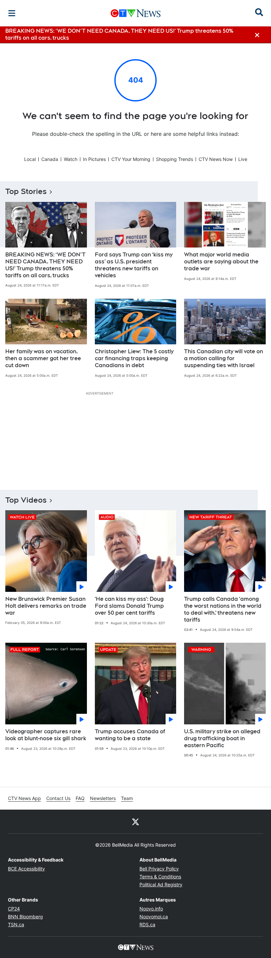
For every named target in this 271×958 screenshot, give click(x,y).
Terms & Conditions (160, 876)
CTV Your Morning (130, 159)
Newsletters (103, 798)
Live (242, 159)
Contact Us (58, 798)
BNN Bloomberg (25, 916)
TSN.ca (16, 924)
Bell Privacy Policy (159, 868)
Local (30, 159)
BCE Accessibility (26, 868)
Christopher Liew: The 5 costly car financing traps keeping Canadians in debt (134, 358)
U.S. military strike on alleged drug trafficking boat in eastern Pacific (222, 738)
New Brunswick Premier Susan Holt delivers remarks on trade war (45, 606)
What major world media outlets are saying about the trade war (221, 261)
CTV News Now (216, 159)
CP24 (14, 908)
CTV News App (24, 798)
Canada (49, 159)
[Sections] (12, 13)
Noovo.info (151, 908)
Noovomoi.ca (153, 916)
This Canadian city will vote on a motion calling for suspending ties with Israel (223, 358)
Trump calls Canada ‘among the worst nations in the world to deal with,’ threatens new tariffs (222, 609)
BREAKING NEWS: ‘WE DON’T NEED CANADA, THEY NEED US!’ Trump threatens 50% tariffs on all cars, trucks (45, 264)
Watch (70, 159)
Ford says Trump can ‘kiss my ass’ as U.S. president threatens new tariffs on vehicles (134, 264)
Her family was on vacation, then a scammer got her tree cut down (43, 358)
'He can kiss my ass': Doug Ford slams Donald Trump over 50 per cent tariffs (129, 606)
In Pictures (94, 159)
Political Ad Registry (160, 884)
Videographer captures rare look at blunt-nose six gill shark (45, 735)
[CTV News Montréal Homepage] (136, 13)
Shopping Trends (174, 159)
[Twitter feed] (135, 821)
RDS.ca (147, 924)
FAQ (80, 798)
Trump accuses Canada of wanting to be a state (130, 735)
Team (127, 798)
